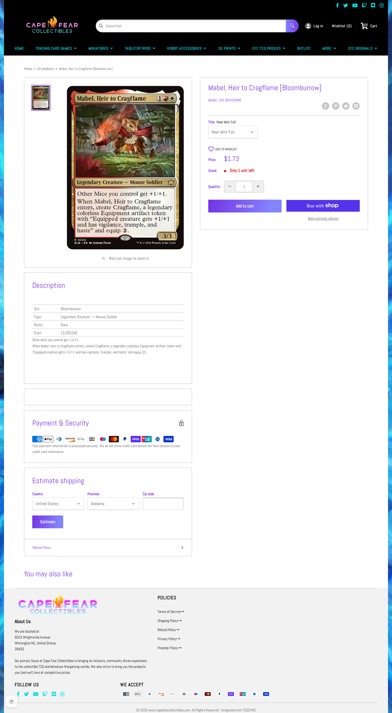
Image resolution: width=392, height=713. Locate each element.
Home (19, 48)
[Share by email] (356, 106)
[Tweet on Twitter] (346, 106)
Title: (222, 122)
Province (93, 494)
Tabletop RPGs (139, 48)
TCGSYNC (249, 710)
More (328, 48)
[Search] (292, 25)
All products (45, 68)
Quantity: (214, 186)
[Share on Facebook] (325, 106)
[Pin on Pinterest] (335, 106)
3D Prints (228, 48)
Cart (373, 25)
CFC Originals (361, 48)
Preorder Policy (168, 647)
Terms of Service (169, 611)
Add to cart (245, 206)
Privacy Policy (167, 638)
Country (37, 494)
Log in (318, 25)
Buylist (304, 48)
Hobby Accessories (185, 48)
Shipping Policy (168, 620)
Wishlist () (342, 25)
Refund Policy (42, 547)
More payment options (323, 218)
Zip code (148, 494)
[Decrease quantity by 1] (229, 186)
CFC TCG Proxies (267, 48)
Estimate (47, 522)
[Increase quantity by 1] (258, 186)
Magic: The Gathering (224, 100)
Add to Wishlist (226, 149)
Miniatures (99, 48)
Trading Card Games (55, 48)
